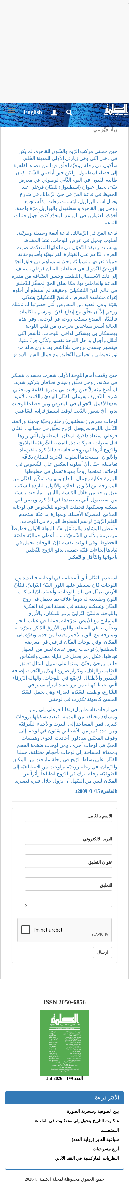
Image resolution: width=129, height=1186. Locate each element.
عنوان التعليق (100, 862)
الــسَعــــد (110, 1130)
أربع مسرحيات (106, 1149)
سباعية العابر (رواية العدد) (95, 1139)
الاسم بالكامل (99, 816)
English (33, 112)
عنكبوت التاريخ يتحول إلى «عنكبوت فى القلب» (77, 1120)
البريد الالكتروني (97, 839)
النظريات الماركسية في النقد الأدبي (87, 1158)
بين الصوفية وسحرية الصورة (93, 1111)
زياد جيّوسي (105, 129)
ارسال (102, 952)
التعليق (106, 885)
